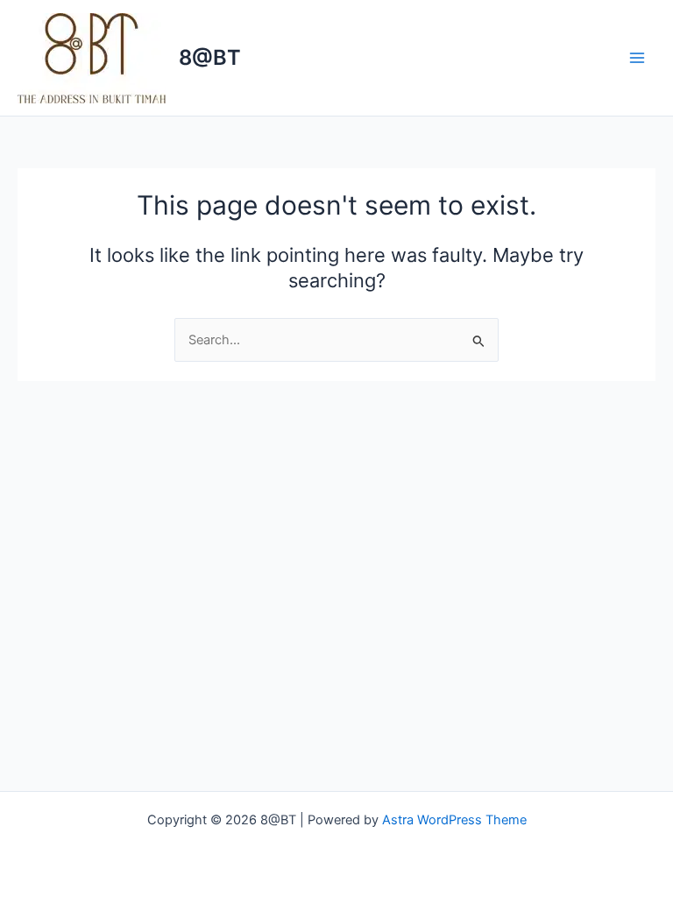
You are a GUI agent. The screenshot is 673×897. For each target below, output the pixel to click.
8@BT (210, 57)
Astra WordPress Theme (454, 820)
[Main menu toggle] (637, 57)
